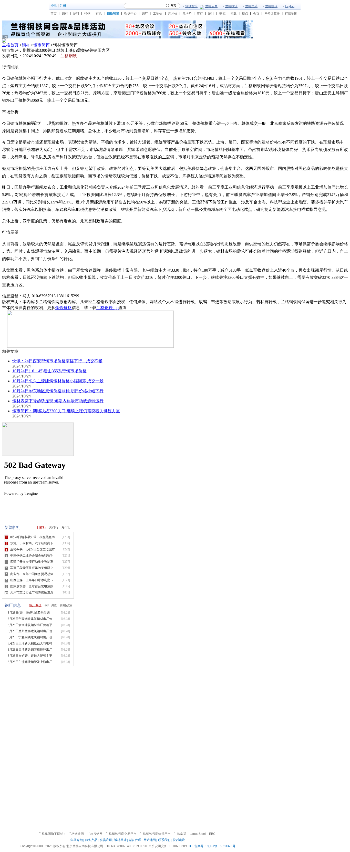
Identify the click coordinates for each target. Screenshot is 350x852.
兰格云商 (211, 6)
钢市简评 (41, 45)
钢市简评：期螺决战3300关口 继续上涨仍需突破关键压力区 (66, 411)
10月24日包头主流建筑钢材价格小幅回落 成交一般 (58, 381)
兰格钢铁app (107, 307)
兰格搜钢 (271, 6)
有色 (99, 13)
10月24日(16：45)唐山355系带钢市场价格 (49, 371)
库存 (200, 13)
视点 (245, 13)
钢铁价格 (63, 307)
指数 (234, 13)
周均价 (172, 13)
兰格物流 (231, 6)
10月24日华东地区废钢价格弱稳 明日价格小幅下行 (58, 391)
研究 (222, 13)
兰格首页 (10, 45)
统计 (211, 13)
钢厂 (145, 13)
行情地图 (291, 13)
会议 (256, 13)
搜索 (173, 5)
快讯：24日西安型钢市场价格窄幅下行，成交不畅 (57, 361)
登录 (54, 5)
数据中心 (130, 13)
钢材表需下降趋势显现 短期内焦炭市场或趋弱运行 (58, 401)
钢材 (65, 13)
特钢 (87, 13)
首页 (53, 13)
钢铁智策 (191, 6)
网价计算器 (272, 13)
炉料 (76, 13)
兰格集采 (251, 6)
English (289, 6)
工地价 (157, 13)
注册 (63, 5)
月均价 (187, 13)
